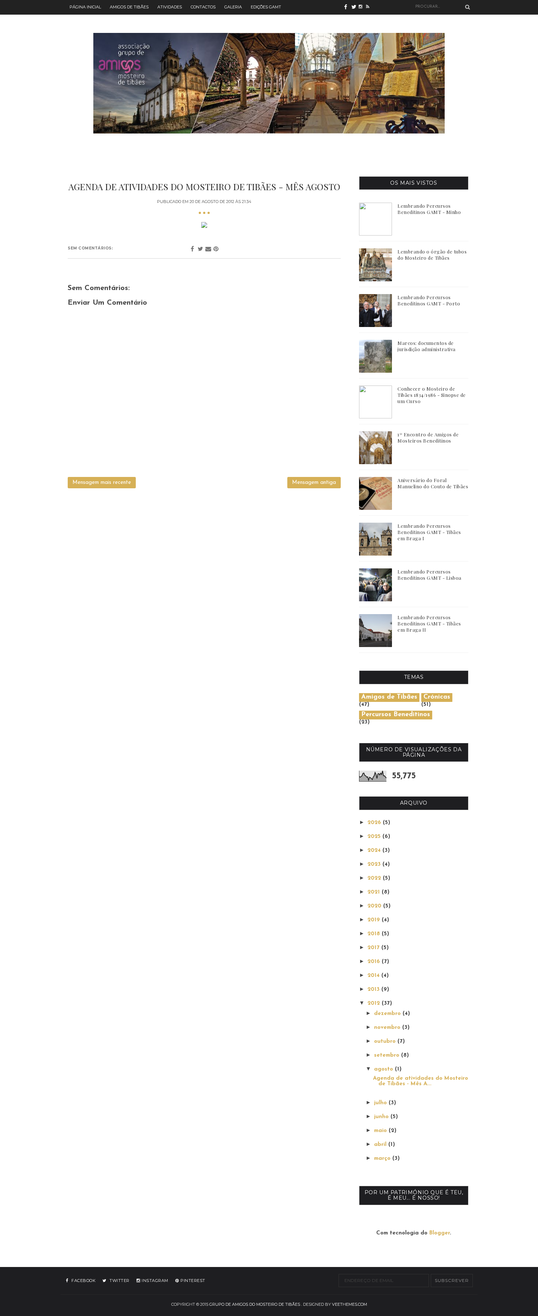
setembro (387, 1055)
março (383, 1158)
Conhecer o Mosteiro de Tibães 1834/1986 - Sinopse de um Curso (431, 395)
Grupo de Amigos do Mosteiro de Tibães (254, 1304)
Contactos (203, 7)
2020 (375, 906)
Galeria (233, 7)
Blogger (439, 1233)
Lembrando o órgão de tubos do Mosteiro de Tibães (432, 254)
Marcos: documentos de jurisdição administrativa (426, 346)
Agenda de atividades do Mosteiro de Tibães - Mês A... (420, 1081)
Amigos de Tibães (129, 7)
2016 (374, 962)
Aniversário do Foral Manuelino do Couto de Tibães (432, 483)
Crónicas (436, 697)
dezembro (388, 1013)
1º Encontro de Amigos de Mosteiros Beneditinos (428, 437)
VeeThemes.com (349, 1304)
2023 (374, 864)
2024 (374, 850)
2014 (374, 975)
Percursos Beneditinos (395, 714)
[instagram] (362, 7)
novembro (388, 1027)
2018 (374, 934)
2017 (374, 948)
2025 (374, 836)
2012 (374, 1003)
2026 (375, 823)
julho (381, 1103)
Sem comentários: (90, 248)
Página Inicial (85, 7)
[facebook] (347, 7)
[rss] (369, 7)
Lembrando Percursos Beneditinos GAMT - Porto (428, 300)
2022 (375, 878)
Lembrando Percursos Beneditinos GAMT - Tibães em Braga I (429, 532)
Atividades (169, 7)
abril (381, 1144)
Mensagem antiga (314, 482)
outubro (385, 1041)
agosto (384, 1069)
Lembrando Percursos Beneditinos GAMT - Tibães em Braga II (429, 623)
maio (381, 1130)
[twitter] (355, 7)
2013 (374, 989)
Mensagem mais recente (101, 482)
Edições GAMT (266, 7)
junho (382, 1117)
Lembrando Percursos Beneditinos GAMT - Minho (429, 209)
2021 (374, 892)
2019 (374, 920)
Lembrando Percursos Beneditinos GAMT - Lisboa (429, 574)
